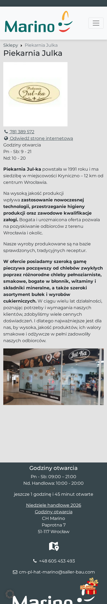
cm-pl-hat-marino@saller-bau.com (57, 572)
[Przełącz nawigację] (96, 23)
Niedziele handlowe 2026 (53, 505)
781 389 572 (21, 131)
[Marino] (38, 13)
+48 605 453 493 (57, 561)
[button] (10, 594)
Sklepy (10, 45)
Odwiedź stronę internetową (41, 138)
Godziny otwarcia (53, 511)
